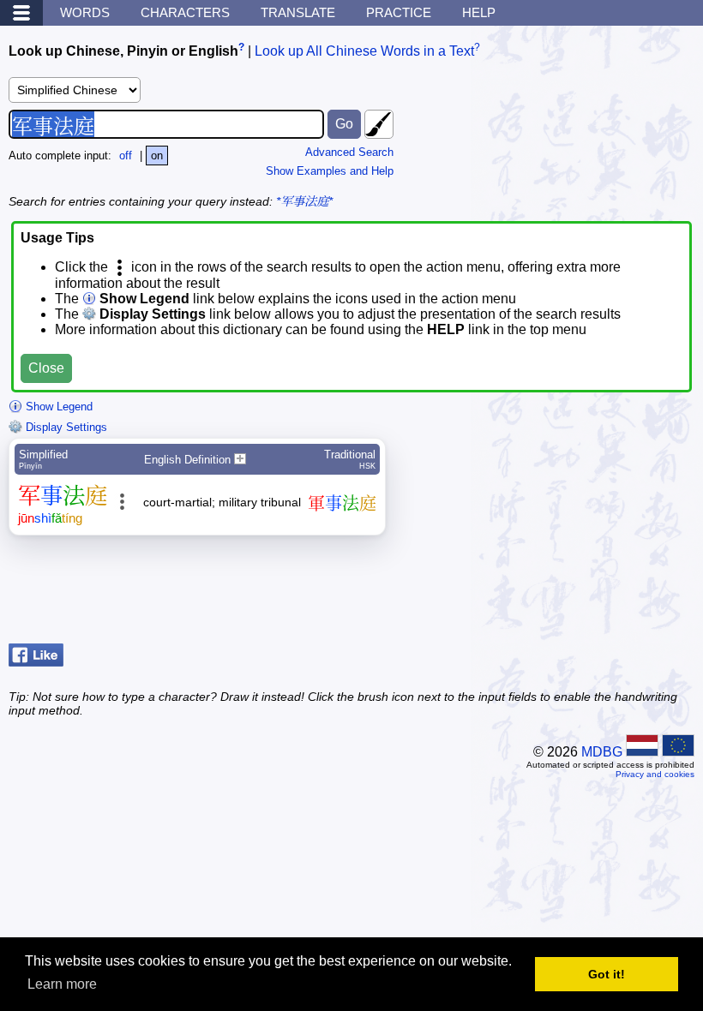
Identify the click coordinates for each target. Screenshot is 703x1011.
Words (85, 12)
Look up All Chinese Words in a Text (364, 51)
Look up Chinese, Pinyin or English (123, 51)
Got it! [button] (606, 974)
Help (479, 12)
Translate (298, 12)
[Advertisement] (557, 594)
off (125, 155)
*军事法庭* (304, 201)
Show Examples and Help (330, 171)
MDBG (601, 752)
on (157, 155)
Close (46, 368)
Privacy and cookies (655, 774)
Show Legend (57, 406)
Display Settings (64, 427)
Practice (398, 12)
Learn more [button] (62, 984)
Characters (185, 12)
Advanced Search (349, 152)
